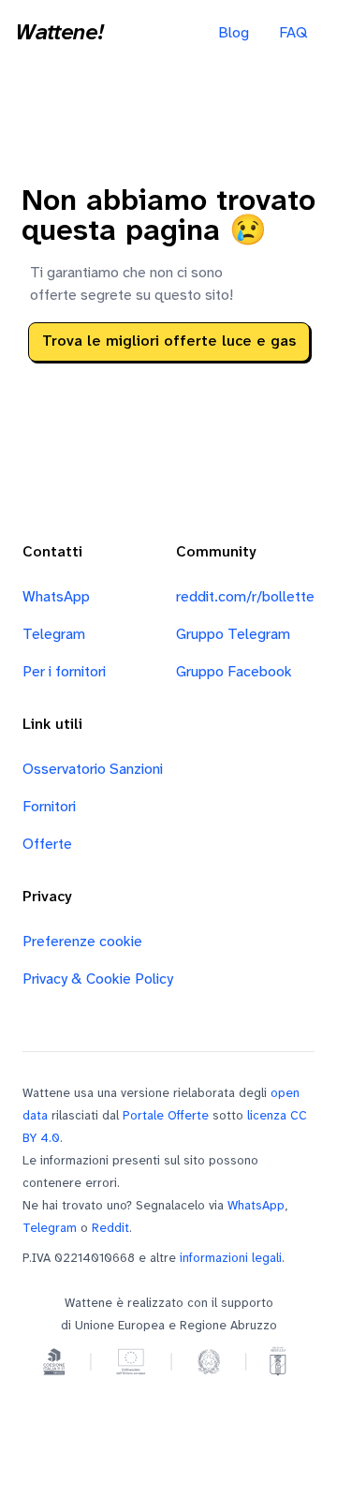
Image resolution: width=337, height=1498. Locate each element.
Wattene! (59, 33)
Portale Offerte (166, 1115)
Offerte (47, 845)
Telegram (53, 635)
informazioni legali (231, 1258)
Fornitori (49, 807)
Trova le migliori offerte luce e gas (169, 341)
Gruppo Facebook (234, 672)
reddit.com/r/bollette (245, 597)
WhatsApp (56, 597)
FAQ (293, 33)
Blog (233, 33)
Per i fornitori (64, 672)
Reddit (110, 1228)
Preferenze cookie (82, 942)
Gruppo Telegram (233, 635)
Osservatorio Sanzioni (92, 770)
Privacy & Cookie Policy (97, 979)
